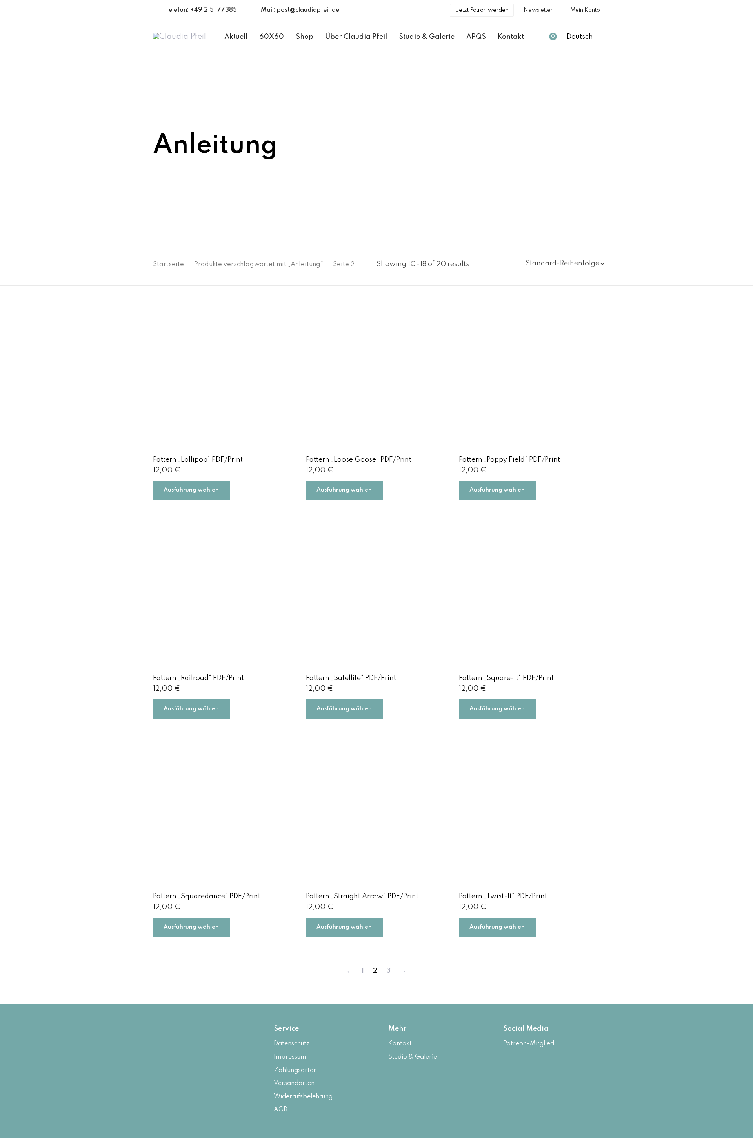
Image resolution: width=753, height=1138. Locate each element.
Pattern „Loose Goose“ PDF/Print (358, 459)
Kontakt (400, 1044)
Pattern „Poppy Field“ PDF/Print (509, 459)
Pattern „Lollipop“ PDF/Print (198, 459)
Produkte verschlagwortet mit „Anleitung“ (258, 264)
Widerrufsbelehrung (303, 1097)
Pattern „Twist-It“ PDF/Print (503, 896)
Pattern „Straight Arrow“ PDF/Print (362, 896)
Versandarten (294, 1083)
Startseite (168, 264)
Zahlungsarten (295, 1070)
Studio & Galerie (412, 1057)
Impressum (290, 1057)
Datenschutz (291, 1044)
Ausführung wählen (191, 490)
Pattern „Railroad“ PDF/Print (198, 678)
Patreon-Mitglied (528, 1044)
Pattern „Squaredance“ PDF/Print (206, 896)
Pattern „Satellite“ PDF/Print (351, 678)
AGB (280, 1110)
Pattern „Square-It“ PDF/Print (506, 678)
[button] (583, 37)
